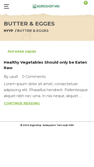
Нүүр (8, 31)
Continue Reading (22, 103)
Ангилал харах (21, 51)
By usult (11, 76)
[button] (87, 6)
